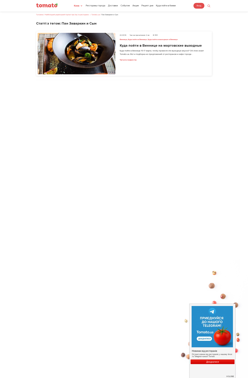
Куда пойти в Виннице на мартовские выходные (161, 45)
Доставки (113, 5)
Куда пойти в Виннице (137, 39)
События (125, 5)
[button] (230, 375)
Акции (135, 5)
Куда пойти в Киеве (166, 5)
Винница (123, 39)
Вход (199, 5)
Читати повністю (128, 60)
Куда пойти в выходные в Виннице (163, 39)
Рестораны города (95, 5)
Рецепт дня (147, 5)
